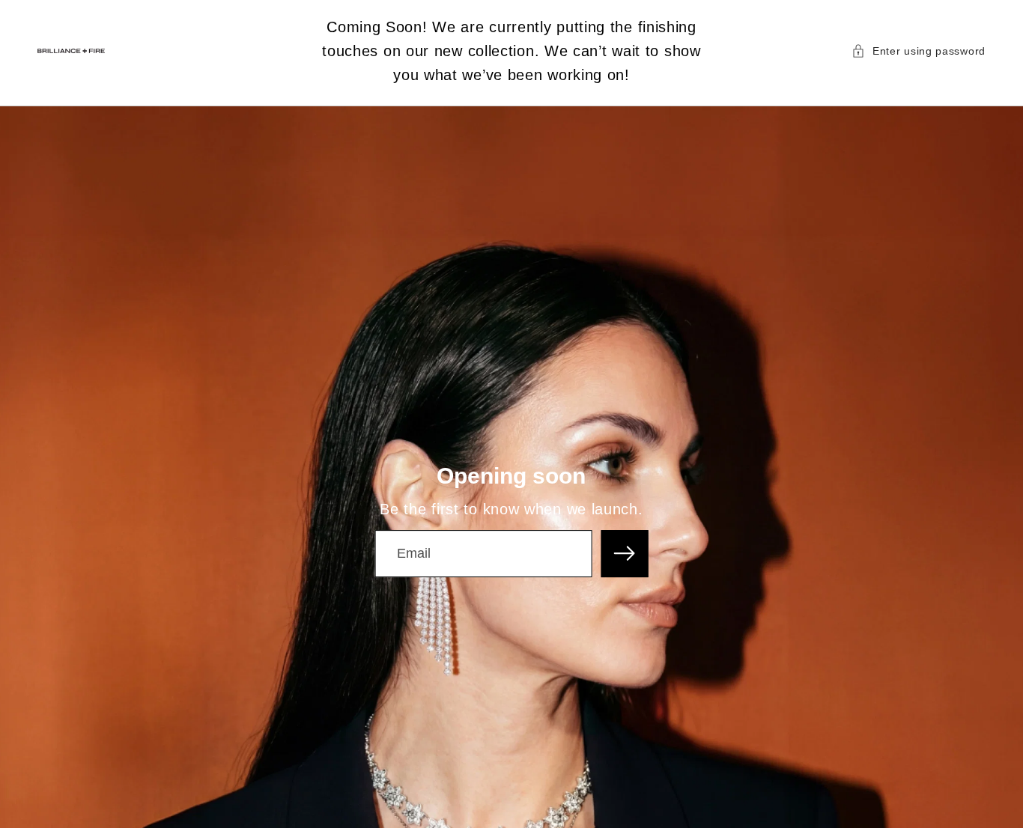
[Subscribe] (625, 553)
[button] (919, 51)
